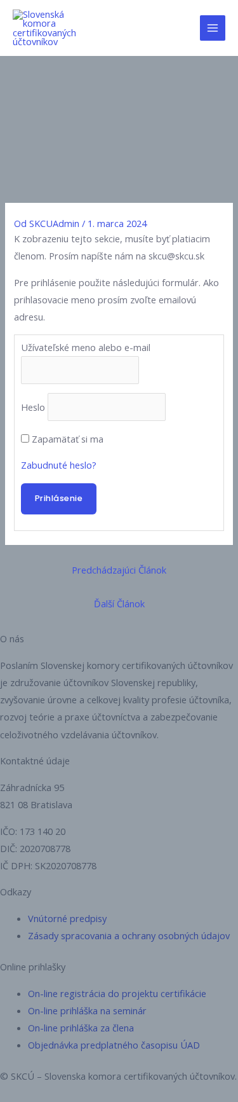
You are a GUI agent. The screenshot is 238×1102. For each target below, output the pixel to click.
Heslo (33, 407)
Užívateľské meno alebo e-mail (85, 347)
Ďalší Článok (119, 603)
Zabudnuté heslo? (58, 464)
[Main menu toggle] (212, 28)
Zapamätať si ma (67, 438)
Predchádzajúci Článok (119, 569)
